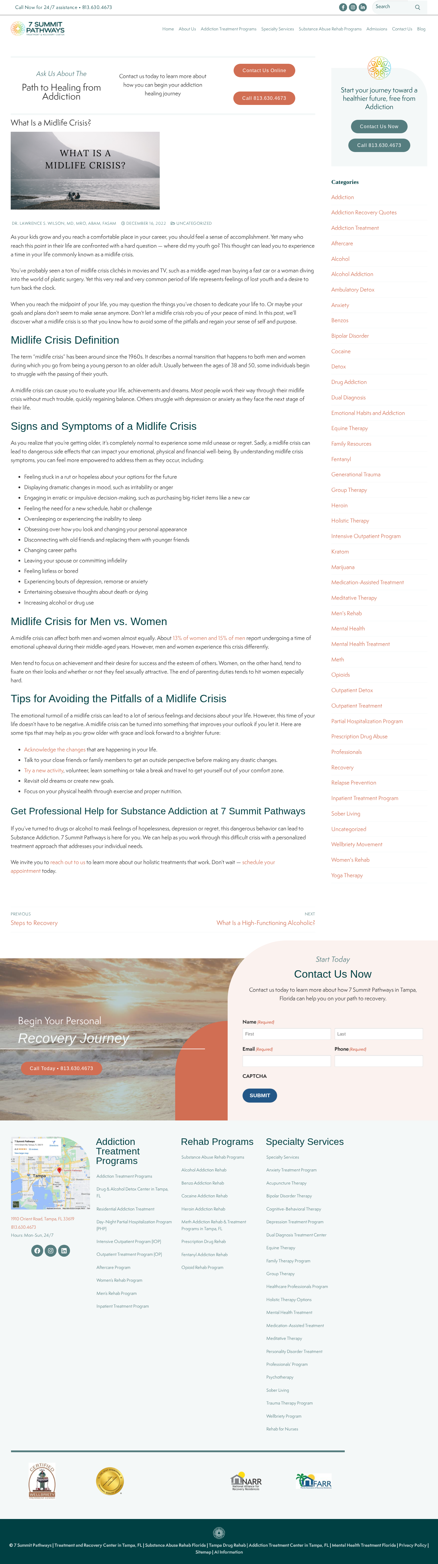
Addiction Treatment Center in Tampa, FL (289, 1545)
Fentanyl (341, 459)
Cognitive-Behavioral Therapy (293, 1209)
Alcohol (340, 258)
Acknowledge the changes (55, 749)
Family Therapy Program (288, 1261)
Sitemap (203, 1552)
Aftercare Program (114, 1267)
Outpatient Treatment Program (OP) (129, 1254)
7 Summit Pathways (33, 1545)
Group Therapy (349, 489)
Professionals (346, 751)
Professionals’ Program (287, 1364)
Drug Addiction (349, 381)
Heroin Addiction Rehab (203, 1209)
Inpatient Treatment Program (364, 798)
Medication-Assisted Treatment (367, 582)
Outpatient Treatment (356, 705)
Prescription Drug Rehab (203, 1241)
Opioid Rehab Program (202, 1267)
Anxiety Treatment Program (291, 1170)
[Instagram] (353, 7)
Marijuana (343, 567)
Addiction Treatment (355, 227)
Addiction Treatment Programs (124, 1176)
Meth (337, 659)
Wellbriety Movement (357, 844)
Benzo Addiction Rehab (202, 1183)
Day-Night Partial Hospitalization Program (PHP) (134, 1225)
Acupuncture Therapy (286, 1183)
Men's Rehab (346, 613)
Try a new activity (43, 770)
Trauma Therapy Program (289, 1403)
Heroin (339, 505)
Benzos (339, 320)
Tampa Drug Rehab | (229, 1545)
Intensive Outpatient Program (366, 536)
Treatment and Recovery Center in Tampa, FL (99, 1545)
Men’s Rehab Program (117, 1293)
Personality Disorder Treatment (294, 1351)
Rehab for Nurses (282, 1429)
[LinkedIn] (363, 7)
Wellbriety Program (284, 1416)
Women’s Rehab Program (119, 1280)
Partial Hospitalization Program (367, 721)
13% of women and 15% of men (209, 637)
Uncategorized (193, 223)
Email (257, 1048)
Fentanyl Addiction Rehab (204, 1254)
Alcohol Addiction (352, 274)
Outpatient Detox (352, 690)
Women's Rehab (350, 859)
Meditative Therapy (354, 597)
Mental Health (348, 628)
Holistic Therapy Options (289, 1299)
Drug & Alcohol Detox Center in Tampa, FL (132, 1192)
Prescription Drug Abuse (359, 736)
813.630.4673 (23, 1227)
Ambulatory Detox (353, 289)
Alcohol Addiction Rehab (203, 1170)
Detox (338, 366)
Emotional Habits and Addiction (368, 412)
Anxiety (340, 305)
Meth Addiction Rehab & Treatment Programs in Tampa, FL (213, 1225)
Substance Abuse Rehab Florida (176, 1545)
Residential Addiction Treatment (125, 1209)
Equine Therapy (349, 428)
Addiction (342, 197)
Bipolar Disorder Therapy (289, 1196)
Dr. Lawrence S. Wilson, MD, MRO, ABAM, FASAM (64, 223)
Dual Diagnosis (348, 397)
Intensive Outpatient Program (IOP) (129, 1241)
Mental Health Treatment (360, 643)
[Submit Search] (417, 8)
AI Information (228, 1552)
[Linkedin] (64, 1251)
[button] (264, 70)
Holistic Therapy (350, 520)
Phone (350, 1048)
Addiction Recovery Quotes (364, 212)
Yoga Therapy (347, 875)
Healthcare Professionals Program (297, 1286)
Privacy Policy (413, 1545)
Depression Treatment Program (295, 1221)
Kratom (340, 551)
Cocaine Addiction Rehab (204, 1196)
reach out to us (67, 862)
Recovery (342, 767)
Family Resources (351, 443)
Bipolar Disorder (350, 335)
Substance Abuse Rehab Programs (212, 1157)
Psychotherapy (279, 1377)
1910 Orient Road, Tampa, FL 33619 (42, 1219)
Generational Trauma (355, 474)
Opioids (340, 674)
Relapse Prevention (353, 782)
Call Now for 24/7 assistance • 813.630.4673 (63, 7)
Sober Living (345, 813)
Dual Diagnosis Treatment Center (296, 1235)
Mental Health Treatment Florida (364, 1545)
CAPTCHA (255, 1075)
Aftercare (342, 243)
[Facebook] (343, 7)
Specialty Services (282, 1157)
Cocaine (341, 351)
